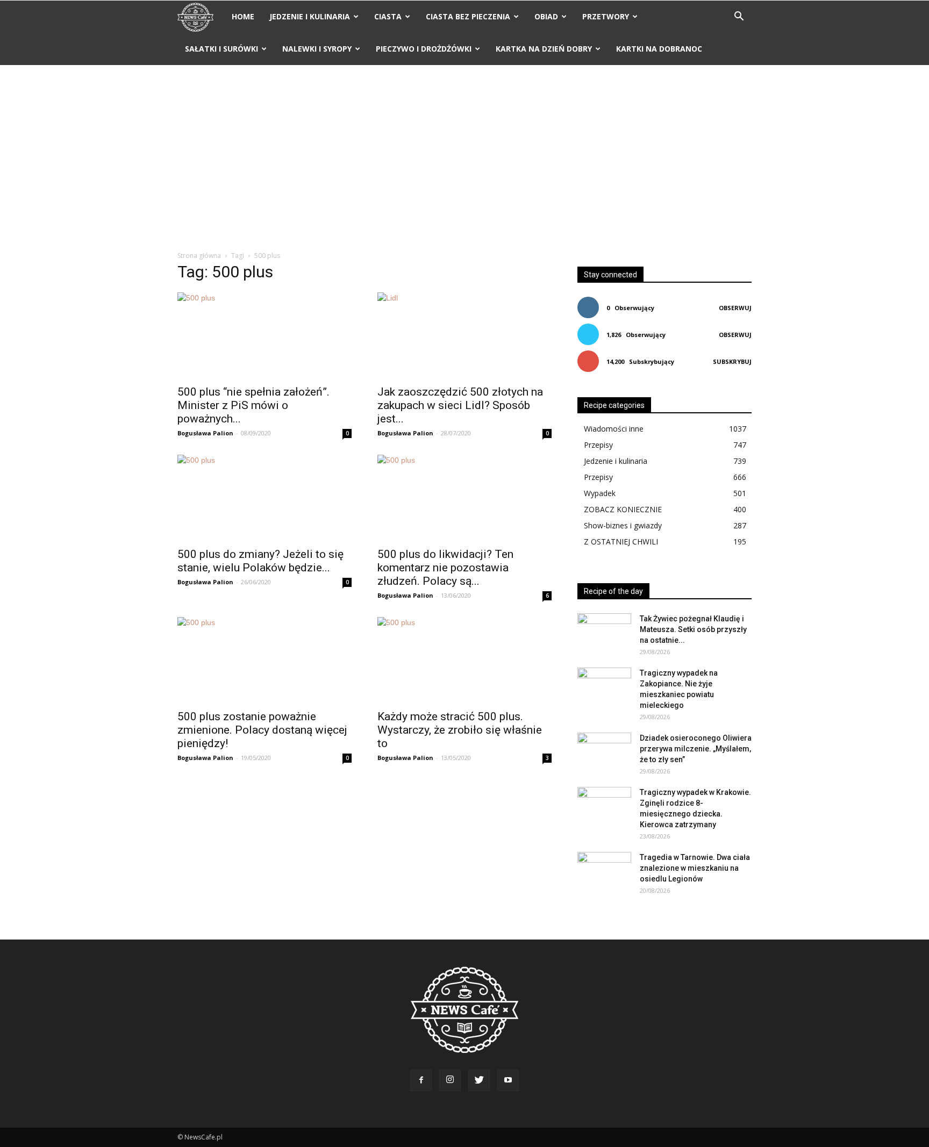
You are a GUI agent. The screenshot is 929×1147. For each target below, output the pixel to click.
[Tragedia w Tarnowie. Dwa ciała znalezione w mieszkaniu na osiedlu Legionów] (604, 871)
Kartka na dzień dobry (544, 49)
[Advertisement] (464, 158)
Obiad (546, 16)
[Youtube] (508, 1080)
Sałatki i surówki (221, 49)
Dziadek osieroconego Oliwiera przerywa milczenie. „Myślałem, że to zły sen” (696, 749)
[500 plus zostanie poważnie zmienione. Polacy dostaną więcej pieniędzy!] (264, 660)
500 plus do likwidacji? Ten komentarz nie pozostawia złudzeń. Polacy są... (445, 567)
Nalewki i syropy (317, 49)
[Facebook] (421, 1080)
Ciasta (388, 16)
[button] (739, 17)
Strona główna (199, 255)
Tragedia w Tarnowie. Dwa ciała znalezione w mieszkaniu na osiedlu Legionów (695, 868)
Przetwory (605, 16)
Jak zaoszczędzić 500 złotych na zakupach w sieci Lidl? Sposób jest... (460, 405)
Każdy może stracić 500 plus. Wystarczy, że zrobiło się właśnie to (459, 730)
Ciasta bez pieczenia (468, 16)
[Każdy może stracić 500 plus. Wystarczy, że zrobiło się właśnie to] (464, 660)
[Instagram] (450, 1080)
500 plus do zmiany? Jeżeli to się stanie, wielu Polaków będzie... (260, 561)
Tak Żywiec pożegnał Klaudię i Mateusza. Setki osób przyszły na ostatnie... (693, 629)
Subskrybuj (732, 361)
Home (243, 16)
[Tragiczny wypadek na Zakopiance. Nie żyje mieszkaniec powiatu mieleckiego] (604, 686)
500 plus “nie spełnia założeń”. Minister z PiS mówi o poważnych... (253, 405)
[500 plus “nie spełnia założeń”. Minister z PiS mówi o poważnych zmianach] (264, 335)
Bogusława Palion (205, 433)
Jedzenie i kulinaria (309, 16)
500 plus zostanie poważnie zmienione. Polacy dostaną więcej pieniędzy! (262, 730)
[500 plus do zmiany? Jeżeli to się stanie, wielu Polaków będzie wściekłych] (264, 498)
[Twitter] (479, 1080)
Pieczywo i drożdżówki (423, 49)
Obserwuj (735, 308)
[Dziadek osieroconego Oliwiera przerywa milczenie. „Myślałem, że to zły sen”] (604, 751)
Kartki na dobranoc (659, 49)
